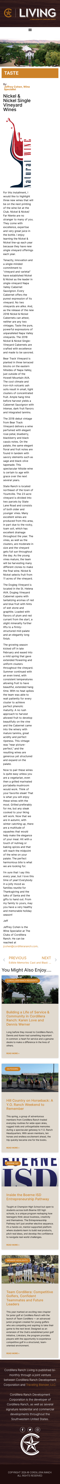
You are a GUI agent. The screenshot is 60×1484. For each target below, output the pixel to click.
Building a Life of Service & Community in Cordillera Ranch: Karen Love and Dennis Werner (27, 1018)
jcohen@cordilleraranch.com (20, 946)
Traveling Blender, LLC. (40, 1384)
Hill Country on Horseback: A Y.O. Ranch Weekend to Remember (29, 1104)
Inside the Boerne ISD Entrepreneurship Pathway (27, 1197)
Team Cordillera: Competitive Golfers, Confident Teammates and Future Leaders (29, 1298)
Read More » (13, 1053)
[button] (30, 29)
